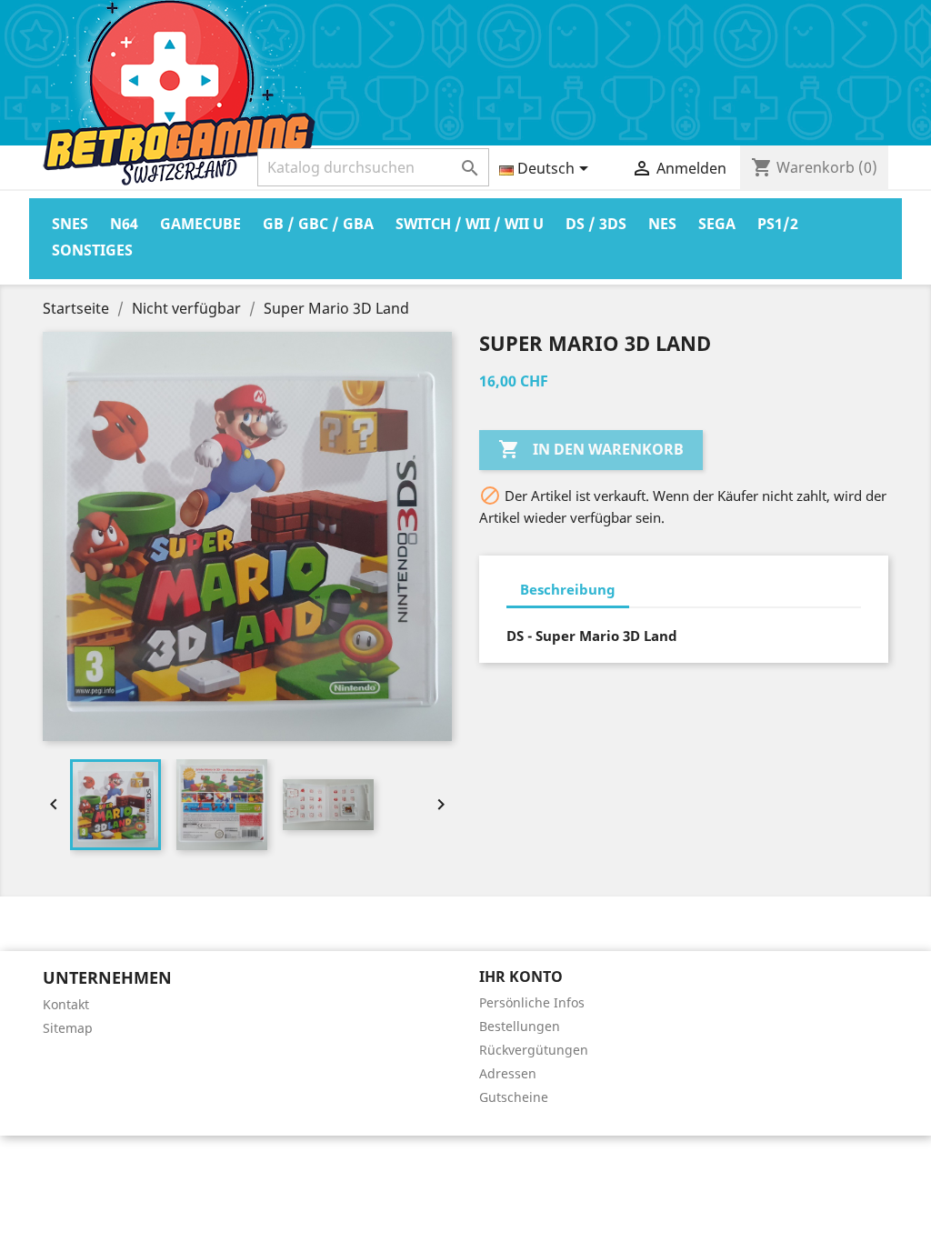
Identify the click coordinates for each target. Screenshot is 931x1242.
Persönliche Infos (532, 1002)
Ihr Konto (521, 977)
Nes (662, 224)
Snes (70, 224)
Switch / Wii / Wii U (469, 224)
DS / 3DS (596, 224)
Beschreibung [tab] (568, 589)
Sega (717, 224)
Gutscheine (513, 1097)
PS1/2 (777, 224)
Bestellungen (519, 1026)
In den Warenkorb (591, 449)
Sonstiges (92, 250)
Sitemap (68, 1028)
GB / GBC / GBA (318, 224)
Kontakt (66, 1004)
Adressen (507, 1073)
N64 (124, 224)
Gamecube (200, 224)
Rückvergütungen (533, 1049)
